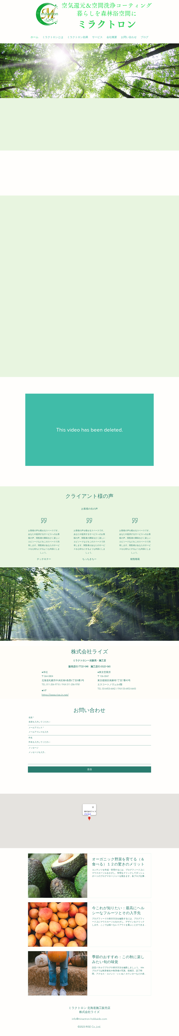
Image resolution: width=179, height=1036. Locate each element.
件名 (30, 738)
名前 (30, 717)
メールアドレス (35, 728)
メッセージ (33, 748)
